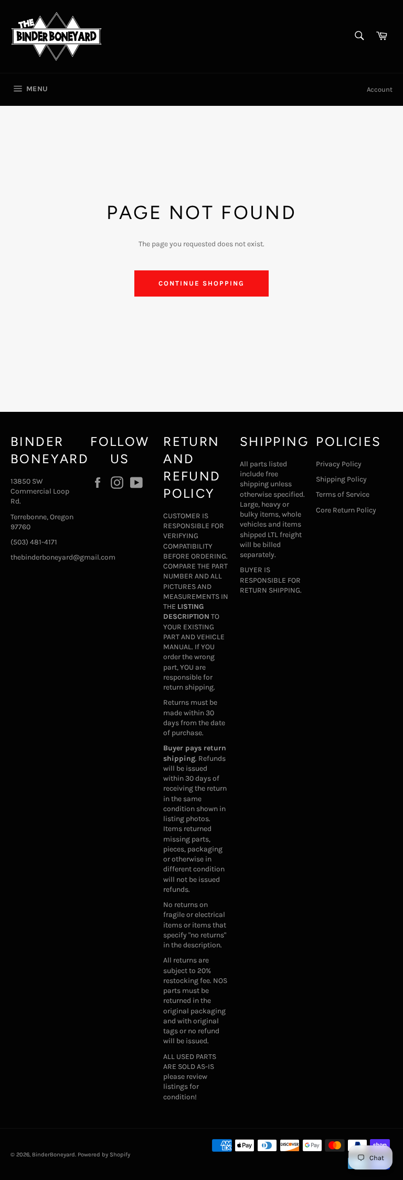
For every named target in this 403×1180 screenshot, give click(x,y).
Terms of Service (342, 494)
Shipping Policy (341, 479)
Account (380, 89)
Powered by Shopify (104, 1154)
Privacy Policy (339, 464)
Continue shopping (201, 283)
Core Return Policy (346, 510)
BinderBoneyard (53, 1154)
